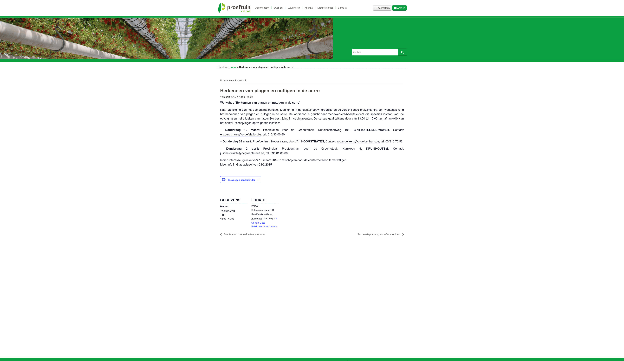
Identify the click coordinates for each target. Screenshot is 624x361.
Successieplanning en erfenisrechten (379, 234)
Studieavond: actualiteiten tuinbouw (244, 234)
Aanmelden (384, 7)
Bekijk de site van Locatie (264, 226)
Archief (401, 7)
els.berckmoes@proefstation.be (240, 134)
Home (233, 67)
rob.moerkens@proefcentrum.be (358, 141)
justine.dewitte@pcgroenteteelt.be (242, 153)
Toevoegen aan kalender (241, 179)
